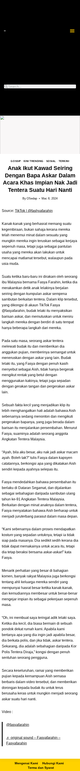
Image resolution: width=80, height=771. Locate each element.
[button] (72, 30)
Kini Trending (34, 161)
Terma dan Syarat (41, 767)
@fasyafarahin (17, 725)
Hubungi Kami (53, 763)
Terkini (64, 161)
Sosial (51, 161)
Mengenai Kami (26, 763)
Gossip (16, 161)
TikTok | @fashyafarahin (34, 211)
